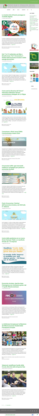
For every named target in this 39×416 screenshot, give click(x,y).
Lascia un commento (6, 48)
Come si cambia (32, 25)
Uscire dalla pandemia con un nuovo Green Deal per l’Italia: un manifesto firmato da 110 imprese (13, 239)
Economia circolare (6, 83)
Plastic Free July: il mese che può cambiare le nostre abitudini (34, 28)
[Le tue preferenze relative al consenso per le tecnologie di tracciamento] (37, 414)
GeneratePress (13, 410)
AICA (18, 9)
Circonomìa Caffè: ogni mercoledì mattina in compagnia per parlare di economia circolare (13, 167)
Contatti (23, 9)
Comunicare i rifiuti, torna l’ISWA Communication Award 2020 (12, 132)
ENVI (13, 9)
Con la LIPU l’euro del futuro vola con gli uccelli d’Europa (34, 19)
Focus (10, 83)
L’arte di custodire (33, 15)
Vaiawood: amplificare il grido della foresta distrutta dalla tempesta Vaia (13, 366)
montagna (10, 398)
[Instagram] (37, 2)
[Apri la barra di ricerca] (31, 9)
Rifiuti (19, 158)
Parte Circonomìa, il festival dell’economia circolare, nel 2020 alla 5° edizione (13, 204)
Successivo (9, 405)
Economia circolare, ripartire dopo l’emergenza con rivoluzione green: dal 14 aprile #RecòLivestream (14, 285)
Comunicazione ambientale (7, 158)
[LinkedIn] (35, 2)
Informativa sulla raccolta (10, 414)
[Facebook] (31, 2)
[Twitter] (33, 2)
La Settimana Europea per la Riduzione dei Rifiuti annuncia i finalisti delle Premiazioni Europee (14, 325)
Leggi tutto (13, 44)
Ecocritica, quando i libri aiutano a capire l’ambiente (34, 22)
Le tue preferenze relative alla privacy (24, 414)
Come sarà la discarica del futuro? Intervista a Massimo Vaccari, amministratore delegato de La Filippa (14, 92)
